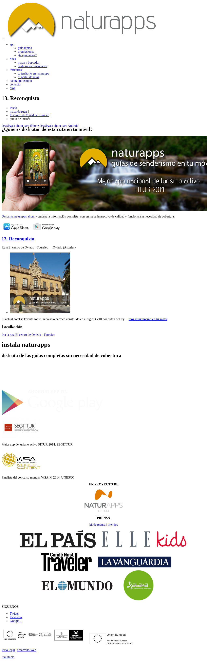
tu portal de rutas (28, 77)
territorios (16, 69)
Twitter (14, 613)
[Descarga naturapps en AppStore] (16, 230)
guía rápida (25, 48)
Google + (16, 621)
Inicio (13, 108)
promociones (26, 51)
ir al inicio (8, 657)
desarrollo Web (26, 650)
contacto (15, 84)
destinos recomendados (32, 66)
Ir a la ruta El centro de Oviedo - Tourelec (28, 334)
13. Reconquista (18, 238)
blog (12, 88)
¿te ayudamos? (27, 55)
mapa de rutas (18, 111)
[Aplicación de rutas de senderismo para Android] (52, 414)
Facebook (16, 617)
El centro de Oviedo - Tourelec (29, 115)
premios (113, 524)
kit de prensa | (98, 524)
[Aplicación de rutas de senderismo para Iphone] (52, 387)
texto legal (8, 650)
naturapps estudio (21, 80)
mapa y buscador (28, 62)
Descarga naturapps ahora (18, 216)
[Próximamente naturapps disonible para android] (46, 230)
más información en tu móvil (148, 319)
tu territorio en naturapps (33, 73)
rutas (13, 59)
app (12, 44)
